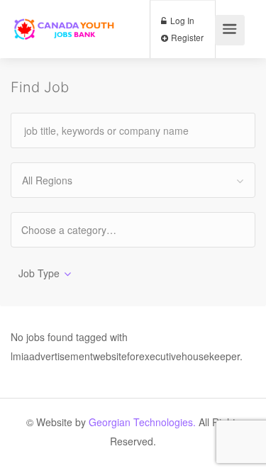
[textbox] (81, 229)
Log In (181, 20)
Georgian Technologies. (142, 422)
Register (186, 37)
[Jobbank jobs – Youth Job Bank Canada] (65, 17)
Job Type (39, 273)
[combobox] (133, 180)
